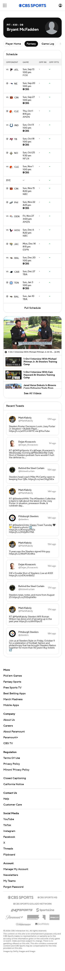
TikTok (7, 825)
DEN (17, 216)
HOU (17, 230)
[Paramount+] (14, 916)
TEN (16, 282)
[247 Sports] (21, 909)
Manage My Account (15, 869)
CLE (16, 111)
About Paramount (14, 731)
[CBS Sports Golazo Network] (32, 903)
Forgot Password (13, 887)
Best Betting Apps (14, 693)
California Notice (13, 784)
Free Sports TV (12, 687)
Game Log (48, 43)
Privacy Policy (11, 764)
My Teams (9, 881)
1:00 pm (28, 71)
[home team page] (11, 70)
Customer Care (12, 804)
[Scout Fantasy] (23, 924)
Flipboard (9, 854)
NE (16, 83)
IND (16, 125)
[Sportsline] (45, 909)
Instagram (9, 831)
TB (15, 139)
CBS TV (8, 743)
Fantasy (31, 43)
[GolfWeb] (42, 924)
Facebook (9, 837)
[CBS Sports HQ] (47, 897)
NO (16, 153)
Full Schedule (32, 308)
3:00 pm (28, 218)
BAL (16, 258)
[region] (33, 332)
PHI (16, 202)
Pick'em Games (12, 675)
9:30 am (29, 154)
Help (6, 798)
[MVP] (55, 916)
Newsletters (10, 875)
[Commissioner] (36, 916)
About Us (9, 720)
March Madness (12, 699)
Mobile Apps (11, 705)
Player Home (13, 43)
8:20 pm (29, 190)
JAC (16, 244)
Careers (8, 725)
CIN (16, 97)
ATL (16, 69)
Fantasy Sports (12, 681)
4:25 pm (29, 204)
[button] (5, 5)
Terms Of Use (11, 758)
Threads (8, 848)
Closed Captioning (14, 778)
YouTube (8, 819)
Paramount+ (10, 737)
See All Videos (32, 393)
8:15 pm (28, 113)
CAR (16, 272)
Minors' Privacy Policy (16, 769)
